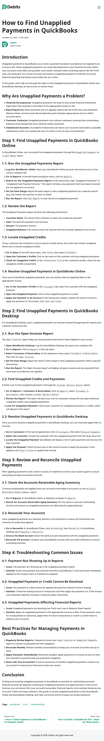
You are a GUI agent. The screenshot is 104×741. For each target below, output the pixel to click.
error (25, 704)
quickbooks (15, 704)
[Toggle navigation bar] (99, 7)
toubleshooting (37, 704)
